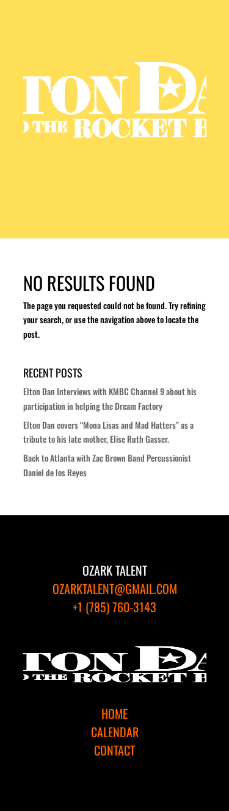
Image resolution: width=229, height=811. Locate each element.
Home (114, 713)
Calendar (115, 732)
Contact (114, 750)
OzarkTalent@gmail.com (115, 588)
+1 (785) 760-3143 (114, 607)
